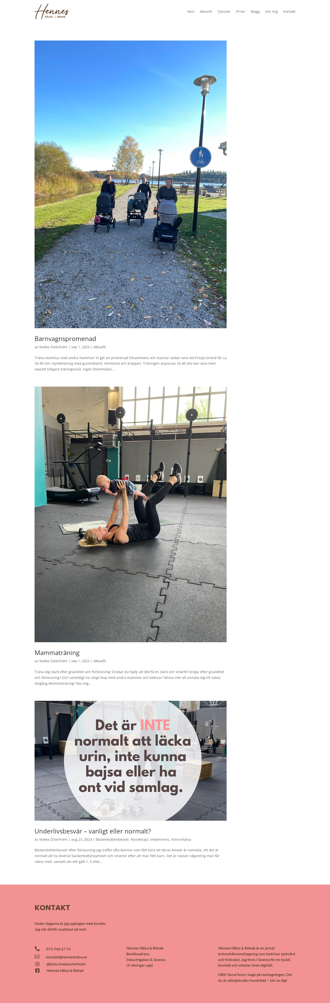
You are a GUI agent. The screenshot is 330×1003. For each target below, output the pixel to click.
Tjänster (224, 11)
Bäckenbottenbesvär (112, 839)
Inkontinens (159, 839)
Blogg (255, 11)
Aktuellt (206, 11)
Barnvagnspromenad (65, 338)
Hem (190, 11)
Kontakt (289, 11)
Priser (240, 11)
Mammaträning (57, 652)
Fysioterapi (139, 839)
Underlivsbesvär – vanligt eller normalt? (93, 831)
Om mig (271, 11)
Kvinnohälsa (181, 839)
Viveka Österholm (53, 347)
